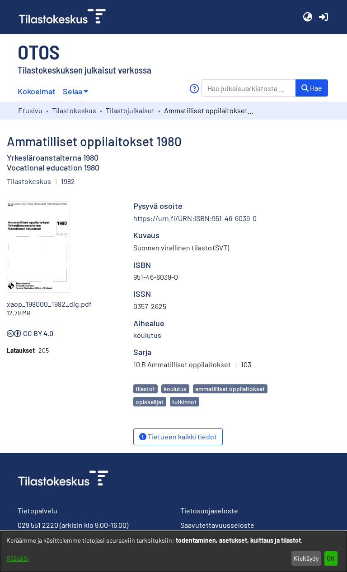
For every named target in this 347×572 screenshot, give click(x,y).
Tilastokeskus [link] (74, 110)
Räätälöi (17, 558)
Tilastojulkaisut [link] (130, 110)
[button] (307, 17)
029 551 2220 (38, 525)
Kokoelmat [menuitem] (37, 91)
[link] (66, 17)
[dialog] (173, 551)
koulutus (175, 388)
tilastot (145, 388)
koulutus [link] (147, 335)
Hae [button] (315, 87)
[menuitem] (75, 91)
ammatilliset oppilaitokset (230, 388)
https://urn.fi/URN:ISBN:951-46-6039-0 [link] (195, 218)
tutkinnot (184, 402)
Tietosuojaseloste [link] (209, 510)
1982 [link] (68, 181)
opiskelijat (150, 402)
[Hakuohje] (194, 88)
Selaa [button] (72, 91)
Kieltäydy (306, 558)
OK (331, 558)
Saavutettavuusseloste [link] (217, 525)
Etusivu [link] (30, 110)
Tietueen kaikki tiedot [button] (181, 436)
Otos (39, 51)
